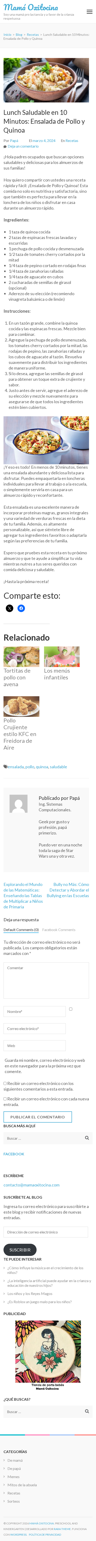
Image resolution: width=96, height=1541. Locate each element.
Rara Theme (62, 1529)
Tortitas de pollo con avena (17, 677)
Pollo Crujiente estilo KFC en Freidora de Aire (19, 734)
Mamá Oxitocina (30, 7)
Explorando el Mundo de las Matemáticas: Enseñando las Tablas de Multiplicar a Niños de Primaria (23, 895)
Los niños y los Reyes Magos (29, 1293)
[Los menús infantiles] (62, 656)
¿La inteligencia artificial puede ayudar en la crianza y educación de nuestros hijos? (49, 1282)
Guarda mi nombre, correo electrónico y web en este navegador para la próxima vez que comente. (45, 1066)
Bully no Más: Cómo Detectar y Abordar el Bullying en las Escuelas (68, 890)
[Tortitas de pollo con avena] (21, 656)
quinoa (42, 766)
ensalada (16, 766)
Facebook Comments (58, 930)
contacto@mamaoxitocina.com (31, 1184)
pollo (29, 766)
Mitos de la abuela (22, 1485)
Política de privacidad (45, 1534)
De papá (14, 1468)
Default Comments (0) (21, 930)
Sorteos (13, 1501)
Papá (14, 140)
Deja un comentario (23, 146)
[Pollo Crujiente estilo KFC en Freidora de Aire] (21, 706)
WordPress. (18, 1534)
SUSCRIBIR (20, 1249)
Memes (13, 1476)
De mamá (15, 1460)
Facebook (13, 1154)
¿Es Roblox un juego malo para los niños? (39, 1301)
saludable (58, 766)
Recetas (71, 140)
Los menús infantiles (57, 674)
